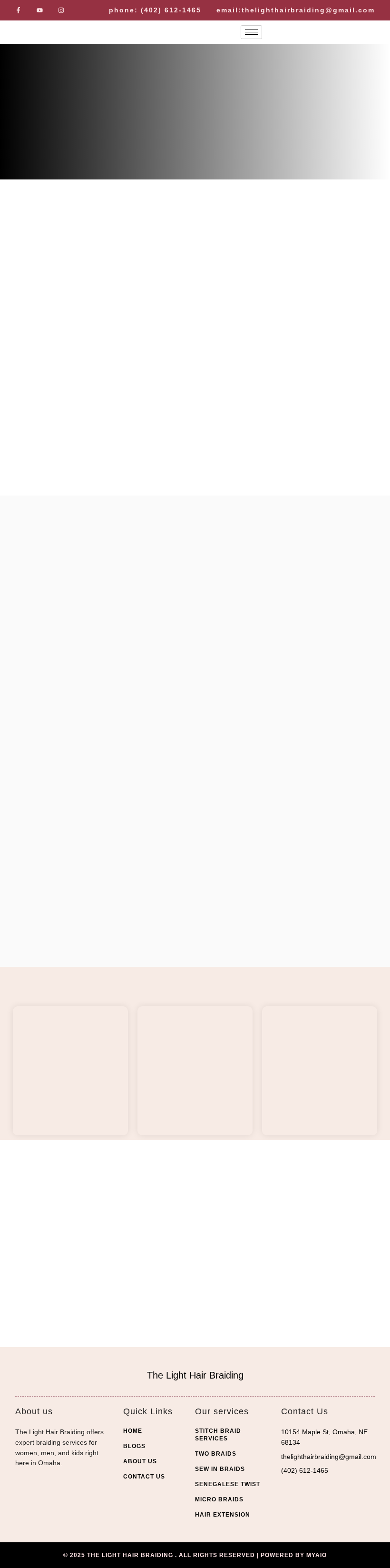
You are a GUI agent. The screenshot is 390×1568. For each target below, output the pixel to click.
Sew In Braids (220, 1469)
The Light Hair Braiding (195, 1375)
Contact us (144, 1476)
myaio (316, 1555)
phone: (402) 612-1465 (155, 10)
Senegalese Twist (227, 1484)
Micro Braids (219, 1499)
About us (140, 1461)
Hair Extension (222, 1514)
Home (132, 1431)
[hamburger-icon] (251, 32)
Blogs (134, 1446)
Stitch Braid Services (218, 1435)
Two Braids (215, 1453)
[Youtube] (40, 10)
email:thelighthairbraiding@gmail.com (295, 10)
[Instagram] (61, 10)
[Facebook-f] (18, 10)
